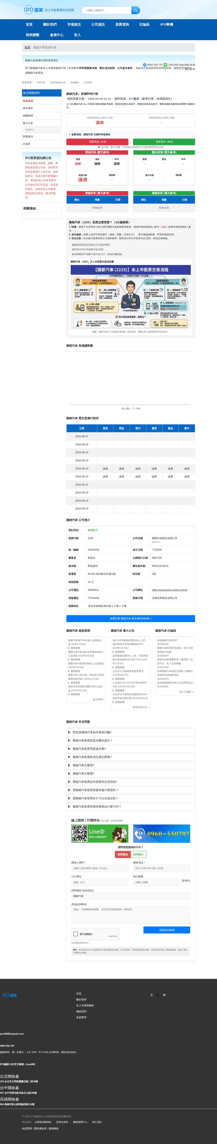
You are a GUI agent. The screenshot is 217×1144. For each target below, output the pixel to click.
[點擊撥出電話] (161, 833)
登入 (77, 35)
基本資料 (28, 108)
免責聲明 (81, 1017)
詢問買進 (123, 854)
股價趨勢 (75, 82)
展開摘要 (75, 648)
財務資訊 (28, 136)
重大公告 (28, 123)
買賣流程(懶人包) (58, 82)
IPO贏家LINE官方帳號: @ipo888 (17, 1064)
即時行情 (41, 82)
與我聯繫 (33, 35)
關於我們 (81, 999)
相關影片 (30, 129)
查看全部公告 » (141, 707)
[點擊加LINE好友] (99, 833)
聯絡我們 (81, 1011)
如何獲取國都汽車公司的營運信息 (175, 682)
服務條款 (54, 1128)
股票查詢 (122, 24)
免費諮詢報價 (166, 930)
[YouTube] (164, 995)
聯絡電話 (138, 862)
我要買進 (97, 141)
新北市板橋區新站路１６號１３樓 (107, 606)
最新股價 (28, 101)
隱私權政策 (40, 1128)
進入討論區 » (186, 691)
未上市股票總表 (85, 1005)
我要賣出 (164, 141)
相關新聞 (28, 115)
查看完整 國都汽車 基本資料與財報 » (130, 618)
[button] (131, 732)
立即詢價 (88, 82)
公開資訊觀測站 (43, 1122)
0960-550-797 (7, 1045)
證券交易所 (62, 1122)
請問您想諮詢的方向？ (130, 847)
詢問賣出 (138, 854)
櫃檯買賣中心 (80, 1122)
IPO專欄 (166, 24)
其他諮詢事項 (79, 904)
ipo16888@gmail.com (12, 1033)
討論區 (145, 24)
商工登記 (97, 1122)
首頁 (29, 24)
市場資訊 (74, 24)
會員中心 (57, 35)
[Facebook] (151, 995)
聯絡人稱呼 (77, 862)
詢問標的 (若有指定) (82, 890)
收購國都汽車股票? (167, 640)
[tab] (130, 732)
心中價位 (76, 876)
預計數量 (138, 876)
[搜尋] (135, 10)
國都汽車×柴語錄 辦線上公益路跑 (86, 663)
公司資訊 (98, 24)
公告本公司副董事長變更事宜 (128, 671)
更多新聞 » (98, 699)
